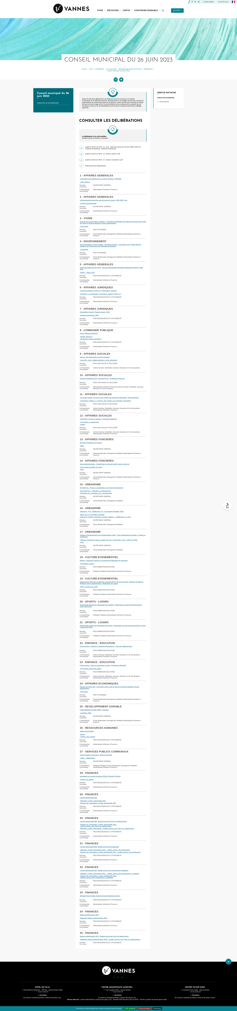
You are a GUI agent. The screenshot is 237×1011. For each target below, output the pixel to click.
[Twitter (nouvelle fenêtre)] (195, 2)
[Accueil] (71, 9)
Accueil (84, 69)
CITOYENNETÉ (99, 69)
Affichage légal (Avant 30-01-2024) (130, 69)
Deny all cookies (144, 1008)
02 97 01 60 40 (164, 102)
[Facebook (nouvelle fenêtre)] (192, 2)
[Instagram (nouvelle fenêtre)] (198, 2)
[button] (192, 1)
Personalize (157, 1008)
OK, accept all (130, 1008)
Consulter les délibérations (48, 103)
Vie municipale (111, 69)
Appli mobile (209, 1)
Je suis (177, 10)
